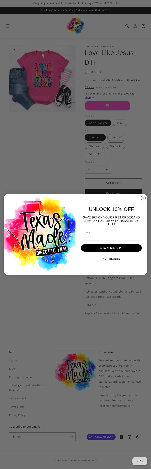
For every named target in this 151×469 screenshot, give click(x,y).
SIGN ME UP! (111, 247)
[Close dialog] (143, 198)
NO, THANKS (111, 259)
